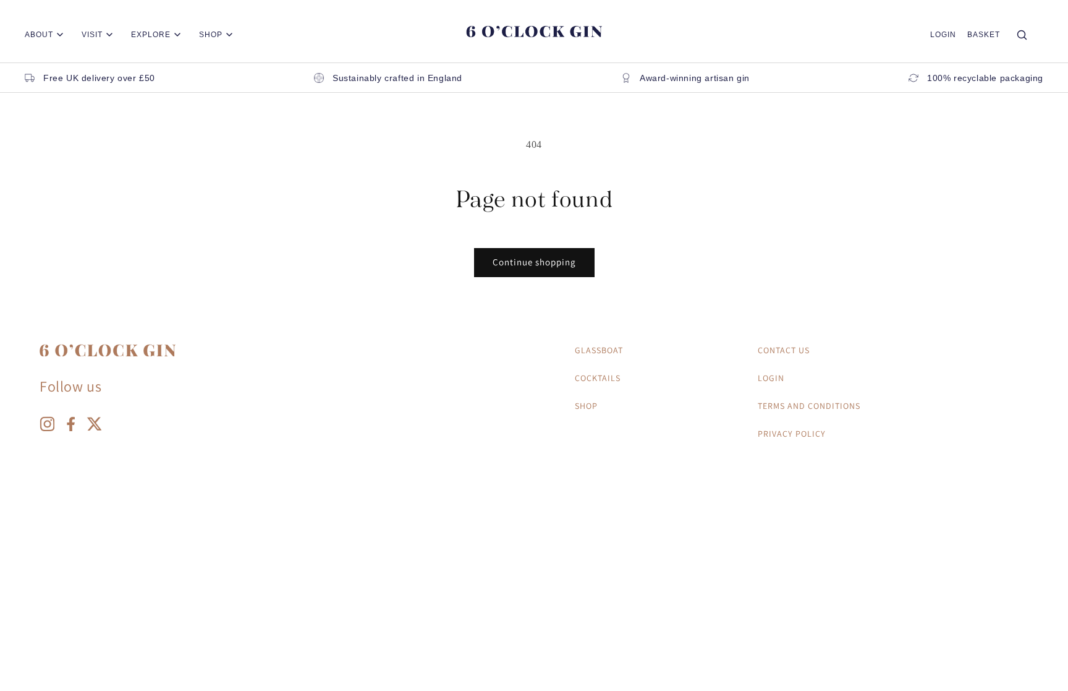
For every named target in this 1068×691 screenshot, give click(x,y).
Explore (151, 34)
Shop (210, 34)
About (39, 34)
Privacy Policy (792, 433)
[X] (94, 426)
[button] (983, 34)
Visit (92, 34)
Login (943, 34)
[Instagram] (47, 426)
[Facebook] (70, 426)
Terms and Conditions (809, 405)
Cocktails (598, 378)
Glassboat (599, 350)
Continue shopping (534, 262)
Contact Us (784, 350)
